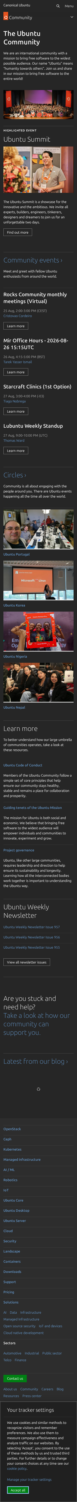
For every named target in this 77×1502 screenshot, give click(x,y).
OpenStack (12, 1129)
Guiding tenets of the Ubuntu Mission (32, 808)
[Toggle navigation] (72, 17)
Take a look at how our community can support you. (36, 1023)
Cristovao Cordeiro (17, 316)
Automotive (12, 1353)
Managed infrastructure (22, 1159)
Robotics (10, 1180)
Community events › (32, 260)
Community (29, 1389)
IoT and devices (50, 1326)
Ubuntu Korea (14, 605)
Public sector (52, 1353)
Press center (31, 1396)
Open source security (19, 1326)
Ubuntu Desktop (16, 1210)
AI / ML (9, 1170)
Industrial (32, 1353)
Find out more (17, 232)
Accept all (18, 1490)
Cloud (8, 1231)
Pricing (8, 1292)
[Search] (58, 6)
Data (13, 1312)
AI (4, 1312)
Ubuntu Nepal (14, 707)
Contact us (15, 1378)
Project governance (18, 850)
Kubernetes (12, 1149)
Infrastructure (30, 1312)
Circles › (14, 475)
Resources (11, 1396)
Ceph (7, 1139)
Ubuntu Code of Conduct (22, 765)
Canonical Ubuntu (16, 5)
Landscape (11, 1251)
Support (9, 1282)
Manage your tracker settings (29, 1479)
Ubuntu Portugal (16, 554)
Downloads (12, 1272)
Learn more (16, 326)
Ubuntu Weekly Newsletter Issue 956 (31, 937)
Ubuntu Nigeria (15, 656)
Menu (69, 6)
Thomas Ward (13, 440)
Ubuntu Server (14, 1221)
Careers (47, 1389)
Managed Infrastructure (21, 1319)
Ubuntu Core (13, 1200)
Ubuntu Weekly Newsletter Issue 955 (31, 947)
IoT (6, 1190)
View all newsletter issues (26, 962)
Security (9, 1241)
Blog (60, 1389)
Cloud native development (23, 1333)
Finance (20, 1360)
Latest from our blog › (35, 1061)
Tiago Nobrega (14, 401)
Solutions (10, 1302)
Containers (12, 1261)
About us (10, 1389)
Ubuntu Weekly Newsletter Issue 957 (31, 927)
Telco (7, 1360)
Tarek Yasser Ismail (17, 362)
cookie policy (17, 1468)
